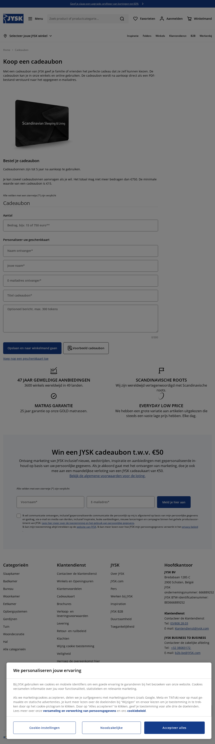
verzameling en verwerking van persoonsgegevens (79, 711)
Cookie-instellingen (44, 728)
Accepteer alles (174, 728)
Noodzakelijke (111, 728)
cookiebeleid (136, 711)
